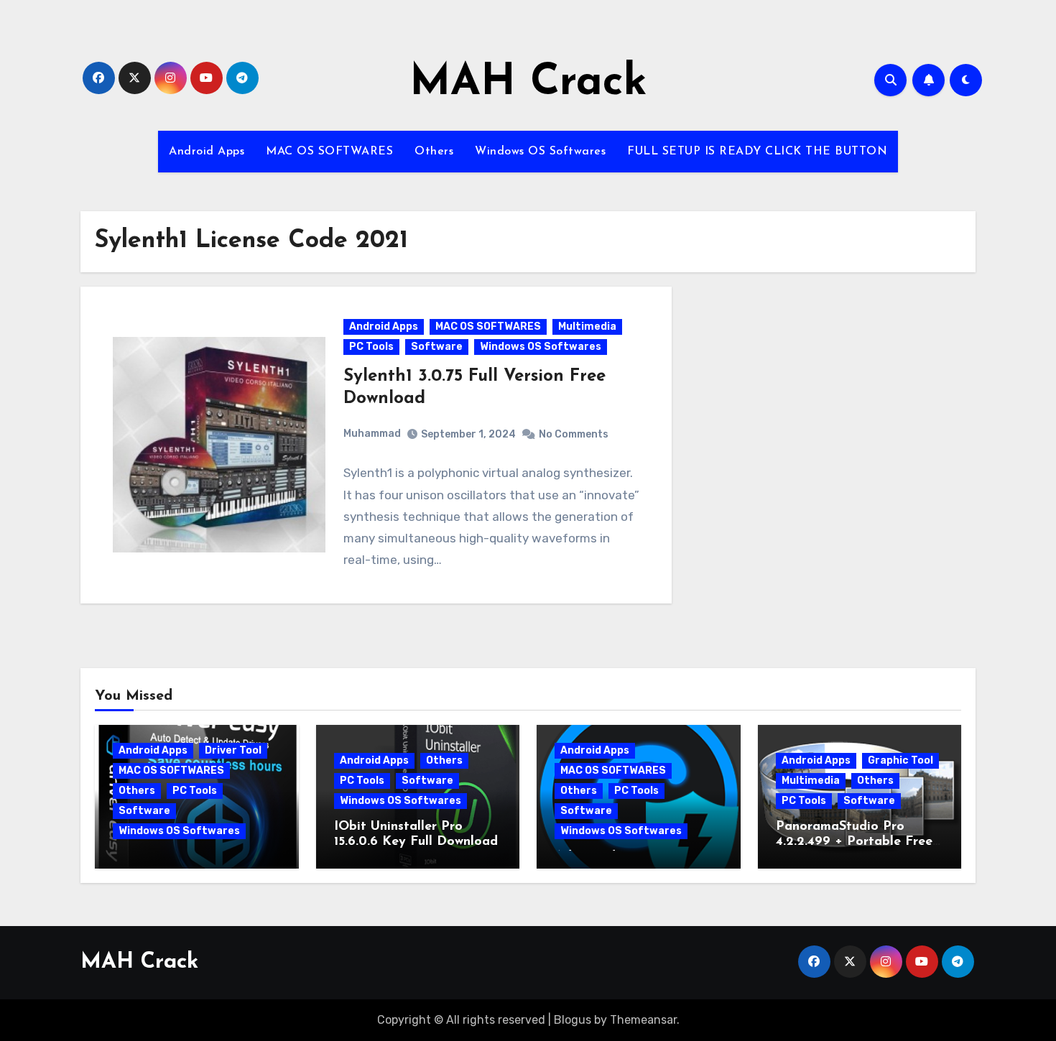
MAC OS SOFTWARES (329, 151)
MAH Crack (528, 83)
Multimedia (587, 326)
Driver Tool (233, 750)
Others (433, 151)
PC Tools (371, 347)
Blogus (572, 1020)
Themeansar (643, 1020)
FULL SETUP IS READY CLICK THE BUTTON (757, 151)
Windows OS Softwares (540, 151)
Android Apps (206, 151)
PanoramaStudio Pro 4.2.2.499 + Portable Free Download (854, 842)
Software (437, 347)
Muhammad (372, 433)
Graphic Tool (900, 760)
